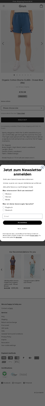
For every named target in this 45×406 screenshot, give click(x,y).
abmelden (19, 237)
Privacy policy (34, 235)
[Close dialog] (42, 167)
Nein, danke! (22, 228)
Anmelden (22, 222)
